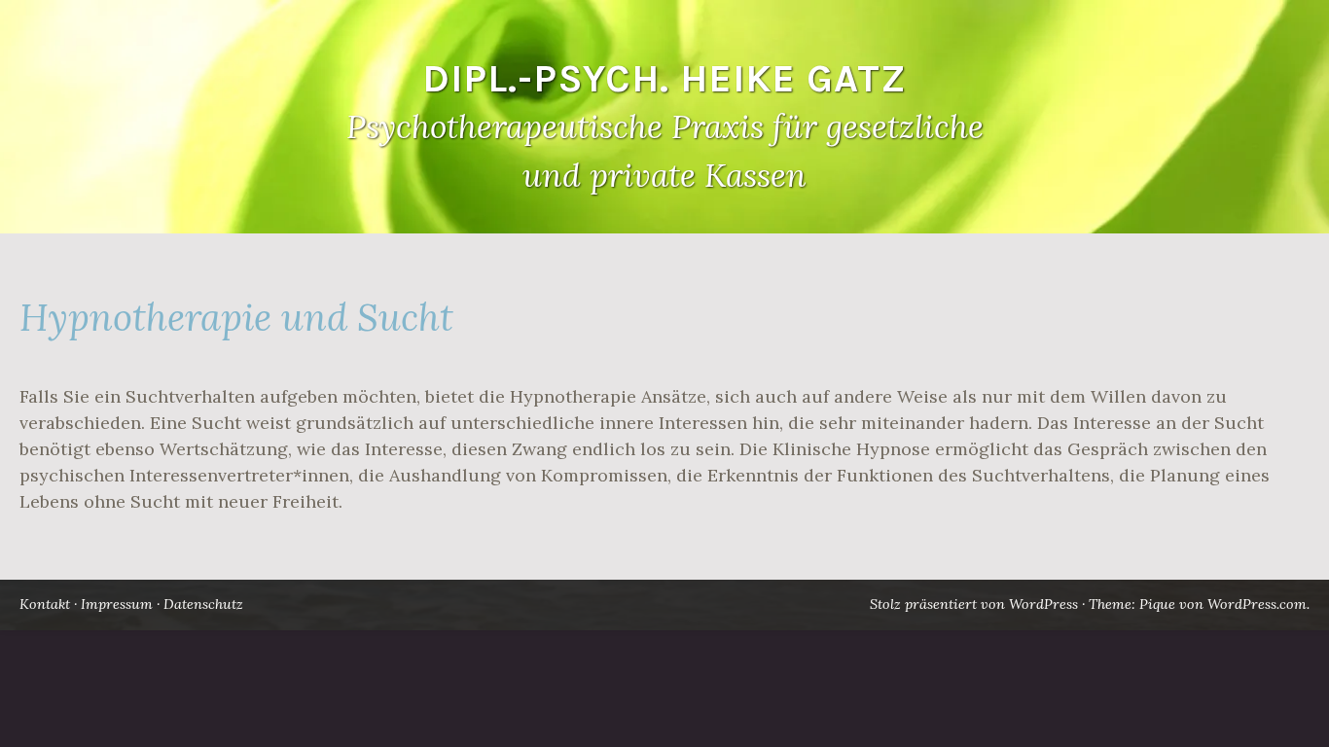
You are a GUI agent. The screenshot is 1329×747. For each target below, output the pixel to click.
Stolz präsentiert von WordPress (974, 604)
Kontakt (44, 604)
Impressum (117, 604)
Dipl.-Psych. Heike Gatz (664, 78)
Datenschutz (203, 604)
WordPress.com (1257, 604)
